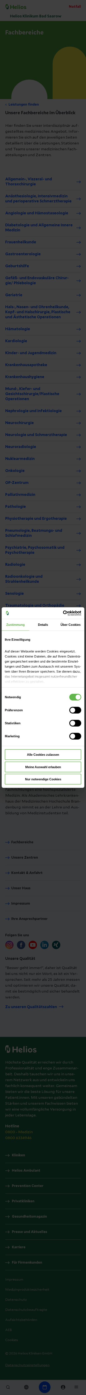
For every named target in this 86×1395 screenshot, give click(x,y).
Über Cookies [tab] (71, 624)
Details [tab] (43, 624)
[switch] (75, 710)
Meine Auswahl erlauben (43, 767)
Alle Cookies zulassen (43, 754)
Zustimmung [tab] (15, 624)
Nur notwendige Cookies (43, 779)
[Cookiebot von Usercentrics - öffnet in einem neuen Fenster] (63, 613)
